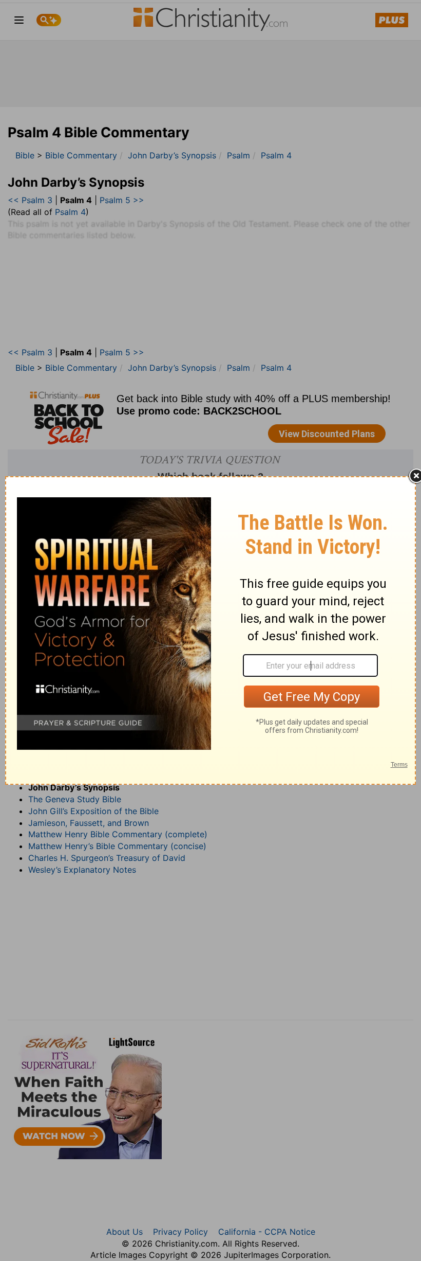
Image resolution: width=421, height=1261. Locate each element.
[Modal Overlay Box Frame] (210, 630)
